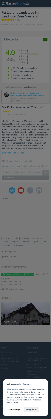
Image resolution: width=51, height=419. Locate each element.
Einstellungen (15, 409)
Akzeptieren (31, 409)
